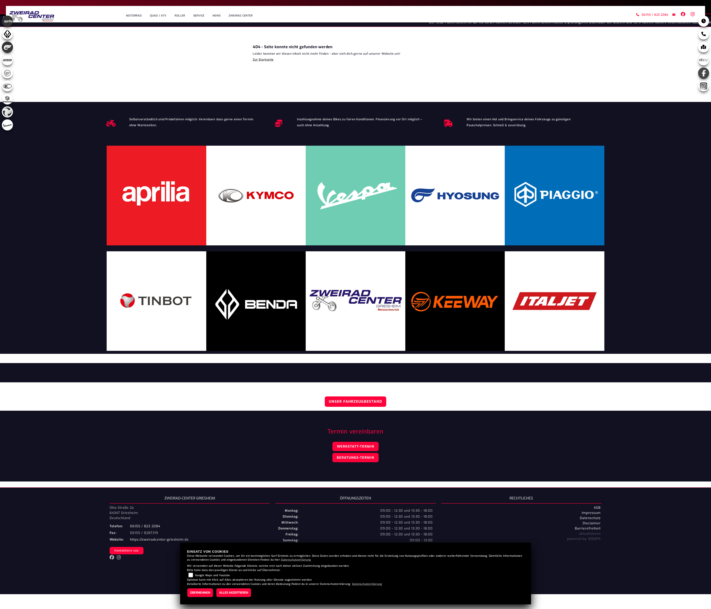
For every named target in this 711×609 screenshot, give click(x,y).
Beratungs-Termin (355, 457)
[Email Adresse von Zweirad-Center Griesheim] (673, 15)
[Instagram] (703, 86)
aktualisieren (590, 533)
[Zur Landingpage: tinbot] (7, 112)
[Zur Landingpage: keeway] (7, 73)
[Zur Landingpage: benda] (7, 34)
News (217, 15)
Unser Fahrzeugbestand (355, 401)
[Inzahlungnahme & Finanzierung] (278, 122)
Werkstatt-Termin (355, 446)
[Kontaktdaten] (703, 34)
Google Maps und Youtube (212, 575)
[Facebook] (703, 73)
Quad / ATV (158, 15)
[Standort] (703, 47)
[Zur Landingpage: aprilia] (7, 21)
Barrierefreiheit (588, 528)
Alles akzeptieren (233, 593)
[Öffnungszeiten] (703, 21)
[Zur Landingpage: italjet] (7, 60)
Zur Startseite (263, 60)
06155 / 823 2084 (655, 15)
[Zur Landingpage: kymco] (7, 86)
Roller (180, 15)
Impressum (591, 513)
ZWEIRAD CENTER (241, 15)
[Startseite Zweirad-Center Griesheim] (32, 15)
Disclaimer (592, 523)
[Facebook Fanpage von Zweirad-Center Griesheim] (683, 15)
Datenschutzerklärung (296, 560)
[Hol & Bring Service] (448, 122)
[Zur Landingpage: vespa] (7, 124)
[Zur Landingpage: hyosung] (7, 47)
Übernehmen (200, 593)
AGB (597, 507)
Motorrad (134, 15)
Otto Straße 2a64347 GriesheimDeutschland (124, 512)
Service (199, 15)
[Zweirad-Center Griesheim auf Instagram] (692, 15)
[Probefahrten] (111, 122)
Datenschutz (590, 518)
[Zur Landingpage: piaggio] (7, 99)
